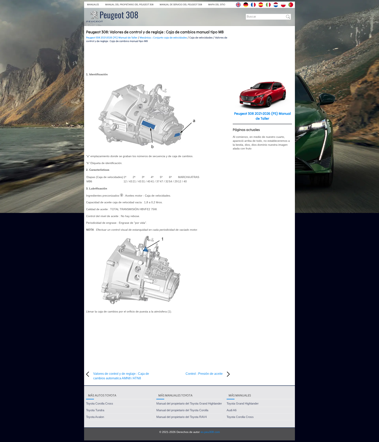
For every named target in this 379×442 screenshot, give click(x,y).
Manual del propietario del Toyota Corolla (182, 410)
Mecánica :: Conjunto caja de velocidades (163, 37)
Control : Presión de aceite (204, 373)
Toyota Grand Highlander (243, 403)
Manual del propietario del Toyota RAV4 (181, 417)
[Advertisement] (158, 58)
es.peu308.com (210, 432)
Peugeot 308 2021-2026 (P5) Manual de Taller (111, 37)
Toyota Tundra (95, 410)
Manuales (93, 4)
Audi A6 (231, 410)
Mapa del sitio (216, 4)
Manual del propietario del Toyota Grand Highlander (189, 403)
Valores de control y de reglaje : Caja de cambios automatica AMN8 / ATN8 (121, 376)
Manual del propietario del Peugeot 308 (129, 4)
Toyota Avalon (95, 417)
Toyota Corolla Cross (99, 403)
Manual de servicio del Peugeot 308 (181, 4)
